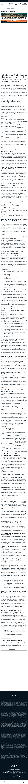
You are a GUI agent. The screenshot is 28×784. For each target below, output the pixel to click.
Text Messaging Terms (17, 771)
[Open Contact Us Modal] (14, 782)
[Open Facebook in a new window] (15, 695)
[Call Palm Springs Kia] (18, 3)
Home (8, 8)
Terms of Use (22, 774)
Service (12, 8)
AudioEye (16, 775)
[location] (20, 3)
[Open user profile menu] (23, 782)
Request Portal (5, 774)
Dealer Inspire (22, 776)
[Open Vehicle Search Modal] (4, 782)
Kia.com (11, 775)
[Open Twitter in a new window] (12, 695)
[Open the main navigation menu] (2, 4)
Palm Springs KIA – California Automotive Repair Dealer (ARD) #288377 (14, 773)
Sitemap (17, 774)
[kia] (6, 3)
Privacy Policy (9, 771)
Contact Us (12, 774)
